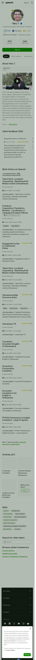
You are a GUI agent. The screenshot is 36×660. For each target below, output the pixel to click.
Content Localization (10, 520)
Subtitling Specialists (9, 554)
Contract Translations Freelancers (15, 556)
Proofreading (7, 514)
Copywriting (7, 517)
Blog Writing (7, 529)
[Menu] (3, 3)
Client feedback (16, 56)
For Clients (6, 591)
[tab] (11, 174)
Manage (27, 654)
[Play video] (17, 81)
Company (6, 612)
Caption (6, 511)
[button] (21, 23)
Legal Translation (9, 523)
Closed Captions (8, 551)
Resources (6, 605)
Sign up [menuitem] (26, 2)
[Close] (30, 628)
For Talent (6, 598)
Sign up (17, 50)
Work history (28, 56)
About (6, 56)
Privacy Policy (10, 650)
